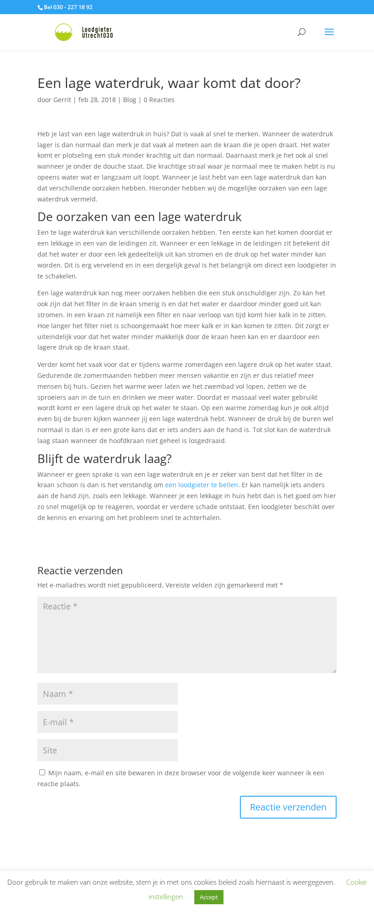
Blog (129, 99)
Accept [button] (209, 897)
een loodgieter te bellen (201, 484)
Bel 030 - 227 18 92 (68, 7)
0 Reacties (159, 99)
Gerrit (62, 99)
